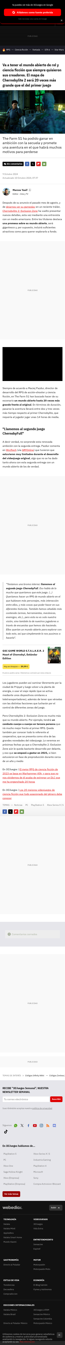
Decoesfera (8, 1289)
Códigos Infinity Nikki (35, 1075)
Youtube (34, 1124)
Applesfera (8, 1233)
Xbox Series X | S (55, 805)
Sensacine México (41, 1314)
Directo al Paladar (11, 1264)
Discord (54, 1124)
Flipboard (38, 164)
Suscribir (56, 1099)
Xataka (6, 1224)
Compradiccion (10, 1294)
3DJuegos (38, 1224)
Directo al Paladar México (15, 1323)
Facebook (27, 164)
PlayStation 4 (39, 1165)
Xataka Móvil (9, 1228)
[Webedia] (12, 1209)
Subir (53, 1207)
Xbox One (8, 1165)
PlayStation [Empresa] (14, 1183)
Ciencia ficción (21, 49)
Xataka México (10, 1310)
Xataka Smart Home (12, 1237)
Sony (35, 1177)
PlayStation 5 (37, 805)
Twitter (33, 164)
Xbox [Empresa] (11, 1177)
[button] (22, 190)
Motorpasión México (42, 1323)
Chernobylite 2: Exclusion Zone (20, 210)
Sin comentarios (14, 164)
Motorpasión (39, 1264)
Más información (27, 1341)
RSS (47, 1124)
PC (26, 805)
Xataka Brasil (9, 1314)
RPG (8, 49)
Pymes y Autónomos (42, 1289)
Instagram (41, 1124)
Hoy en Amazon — (16, 666)
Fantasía (36, 49)
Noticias (18, 805)
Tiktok (5, 1130)
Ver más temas (11, 1194)
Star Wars (59, 49)
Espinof (36, 1248)
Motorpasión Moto (41, 1269)
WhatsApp (15, 1124)
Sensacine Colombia (42, 1318)
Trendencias (9, 1285)
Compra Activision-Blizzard (47, 1183)
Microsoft (38, 1171)
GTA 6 (47, 49)
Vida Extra (38, 1228)
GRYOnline (28, 450)
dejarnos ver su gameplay (20, 206)
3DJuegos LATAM (41, 1310)
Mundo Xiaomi (9, 1242)
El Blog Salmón (40, 1285)
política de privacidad (42, 1108)
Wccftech (11, 450)
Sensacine (38, 1244)
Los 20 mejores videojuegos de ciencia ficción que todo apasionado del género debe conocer (32, 794)
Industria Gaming (42, 1159)
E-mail (44, 164)
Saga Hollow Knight (13, 1171)
